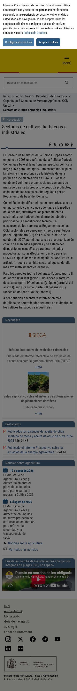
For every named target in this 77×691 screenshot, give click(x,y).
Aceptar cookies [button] (48, 42)
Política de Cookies (35, 33)
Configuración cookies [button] (18, 42)
